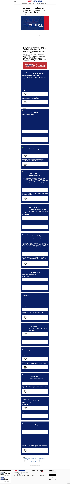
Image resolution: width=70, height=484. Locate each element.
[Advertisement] (35, 42)
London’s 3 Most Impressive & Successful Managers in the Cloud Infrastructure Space (26, 459)
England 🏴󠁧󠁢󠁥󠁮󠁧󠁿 (41, 471)
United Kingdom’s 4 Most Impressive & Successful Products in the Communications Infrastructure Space (34, 460)
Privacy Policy (33, 476)
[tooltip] (53, 1)
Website (25, 138)
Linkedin (25, 94)
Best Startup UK (26, 31)
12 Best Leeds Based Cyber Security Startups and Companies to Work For (7, 478)
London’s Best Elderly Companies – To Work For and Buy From (7, 473)
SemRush (31, 65)
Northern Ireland (42, 475)
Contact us (32, 475)
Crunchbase (28, 65)
